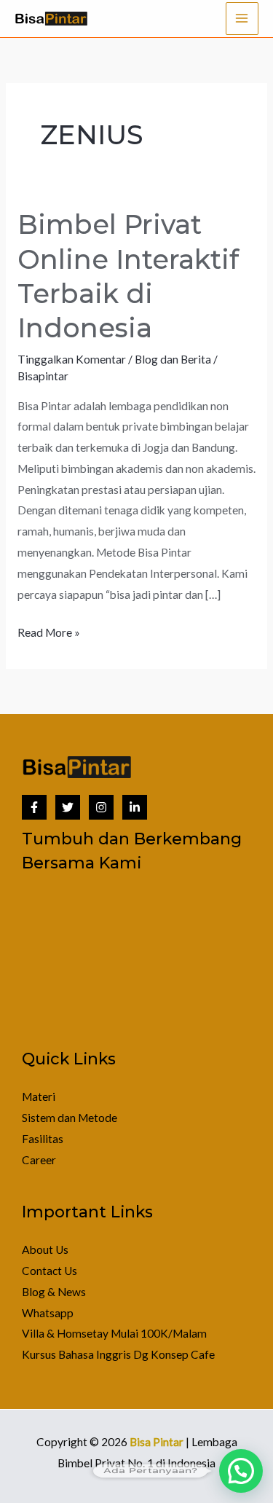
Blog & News (54, 1291)
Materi (38, 1096)
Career (39, 1159)
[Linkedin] (134, 807)
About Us (45, 1249)
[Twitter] (67, 807)
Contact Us (49, 1270)
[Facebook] (34, 807)
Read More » (48, 630)
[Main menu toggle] (242, 18)
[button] (241, 1471)
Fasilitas (42, 1138)
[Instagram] (101, 807)
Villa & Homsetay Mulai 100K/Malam (114, 1333)
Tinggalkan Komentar (71, 359)
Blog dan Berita (173, 359)
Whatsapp (48, 1312)
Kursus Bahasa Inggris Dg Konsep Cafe (118, 1354)
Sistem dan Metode (69, 1117)
